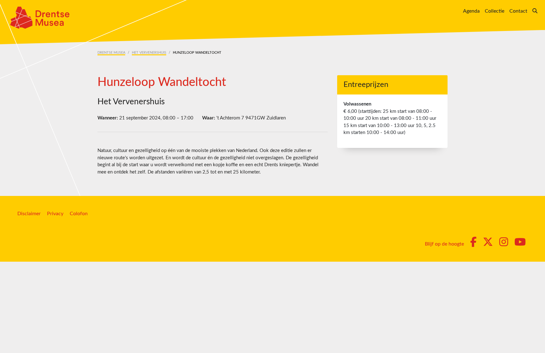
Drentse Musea (111, 52)
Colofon (79, 213)
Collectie (494, 11)
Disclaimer (29, 213)
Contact (518, 11)
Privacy (55, 213)
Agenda (471, 11)
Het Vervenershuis (149, 52)
